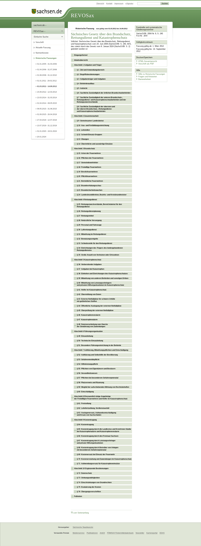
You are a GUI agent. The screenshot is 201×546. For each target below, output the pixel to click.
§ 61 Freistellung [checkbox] (84, 403)
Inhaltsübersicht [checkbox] (81, 60)
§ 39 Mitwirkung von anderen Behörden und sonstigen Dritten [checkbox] (102, 278)
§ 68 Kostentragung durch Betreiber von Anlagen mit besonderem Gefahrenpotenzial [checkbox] (97, 448)
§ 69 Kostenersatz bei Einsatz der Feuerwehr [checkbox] (96, 454)
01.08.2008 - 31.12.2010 (47, 75)
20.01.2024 (41, 137)
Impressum (118, 4)
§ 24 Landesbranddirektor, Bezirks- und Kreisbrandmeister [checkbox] (102, 195)
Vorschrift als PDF (146, 64)
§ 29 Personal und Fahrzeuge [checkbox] (89, 225)
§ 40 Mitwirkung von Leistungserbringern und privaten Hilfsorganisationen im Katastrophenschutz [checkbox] (100, 284)
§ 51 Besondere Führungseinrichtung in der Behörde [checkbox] (99, 345)
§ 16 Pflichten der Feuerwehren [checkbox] (90, 158)
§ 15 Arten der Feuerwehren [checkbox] (89, 153)
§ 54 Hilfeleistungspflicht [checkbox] (87, 364)
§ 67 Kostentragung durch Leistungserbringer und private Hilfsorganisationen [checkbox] (96, 442)
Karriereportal (151, 533)
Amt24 (102, 533)
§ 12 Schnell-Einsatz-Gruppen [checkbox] (89, 135)
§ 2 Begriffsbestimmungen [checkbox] (88, 74)
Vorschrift (40, 42)
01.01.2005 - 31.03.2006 (47, 64)
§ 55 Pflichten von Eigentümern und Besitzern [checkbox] (96, 369)
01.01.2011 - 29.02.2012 (47, 81)
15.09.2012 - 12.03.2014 (47, 92)
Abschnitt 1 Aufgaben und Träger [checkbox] (88, 65)
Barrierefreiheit (144, 79)
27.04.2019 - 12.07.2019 (47, 120)
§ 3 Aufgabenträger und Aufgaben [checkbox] (91, 79)
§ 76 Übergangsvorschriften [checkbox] (89, 492)
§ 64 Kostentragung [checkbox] (85, 425)
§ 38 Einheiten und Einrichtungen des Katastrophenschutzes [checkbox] (102, 274)
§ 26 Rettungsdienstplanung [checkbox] (89, 211)
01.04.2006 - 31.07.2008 (47, 70)
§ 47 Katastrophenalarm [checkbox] (87, 320)
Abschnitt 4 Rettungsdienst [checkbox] (85, 200)
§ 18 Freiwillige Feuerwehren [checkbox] (89, 167)
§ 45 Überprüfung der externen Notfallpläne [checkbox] (95, 310)
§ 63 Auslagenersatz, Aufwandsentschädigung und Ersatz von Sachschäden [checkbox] (96, 414)
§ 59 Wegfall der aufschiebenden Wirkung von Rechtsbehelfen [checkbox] (103, 387)
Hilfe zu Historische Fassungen (151, 74)
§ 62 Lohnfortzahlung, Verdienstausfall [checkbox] (93, 408)
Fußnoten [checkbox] (78, 496)
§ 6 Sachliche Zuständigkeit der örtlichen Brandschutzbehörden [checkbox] (103, 93)
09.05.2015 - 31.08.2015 (47, 109)
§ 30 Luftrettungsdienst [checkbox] (87, 230)
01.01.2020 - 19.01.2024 (47, 131)
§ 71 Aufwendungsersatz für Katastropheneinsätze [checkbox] (98, 464)
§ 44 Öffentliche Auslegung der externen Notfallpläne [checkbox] (99, 306)
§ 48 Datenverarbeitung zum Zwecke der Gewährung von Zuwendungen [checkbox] (92, 325)
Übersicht (100, 4)
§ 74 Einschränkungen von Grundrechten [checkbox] (94, 482)
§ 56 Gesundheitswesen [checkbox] (87, 373)
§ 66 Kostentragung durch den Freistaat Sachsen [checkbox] (97, 436)
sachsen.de (39, 25)
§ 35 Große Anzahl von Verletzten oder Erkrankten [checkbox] (98, 255)
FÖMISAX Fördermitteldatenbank (120, 533)
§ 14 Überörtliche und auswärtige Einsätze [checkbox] (95, 144)
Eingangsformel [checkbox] (80, 55)
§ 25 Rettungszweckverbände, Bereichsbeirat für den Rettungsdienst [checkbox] (99, 205)
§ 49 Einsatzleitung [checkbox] (85, 336)
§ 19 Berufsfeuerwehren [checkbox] (87, 172)
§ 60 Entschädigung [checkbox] (85, 392)
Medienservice (78, 533)
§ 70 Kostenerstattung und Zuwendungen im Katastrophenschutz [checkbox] (104, 459)
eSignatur (129, 4)
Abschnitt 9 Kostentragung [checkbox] (85, 420)
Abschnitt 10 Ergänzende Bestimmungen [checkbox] (91, 468)
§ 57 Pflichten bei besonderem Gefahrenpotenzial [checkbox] (97, 378)
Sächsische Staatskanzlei (83, 527)
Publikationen (92, 533)
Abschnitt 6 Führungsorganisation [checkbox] (88, 331)
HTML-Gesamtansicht (147, 61)
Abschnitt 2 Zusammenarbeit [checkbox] (86, 116)
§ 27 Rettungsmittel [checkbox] (85, 216)
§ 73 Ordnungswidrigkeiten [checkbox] (88, 478)
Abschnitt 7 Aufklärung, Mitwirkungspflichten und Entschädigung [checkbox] (101, 350)
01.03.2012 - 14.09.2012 (47, 86)
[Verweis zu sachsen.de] (47, 11)
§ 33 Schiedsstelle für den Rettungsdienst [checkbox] (94, 243)
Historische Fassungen (46, 58)
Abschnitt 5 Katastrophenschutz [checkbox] (87, 260)
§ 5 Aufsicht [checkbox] (82, 88)
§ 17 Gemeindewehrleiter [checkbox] (87, 163)
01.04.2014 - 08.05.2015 (47, 103)
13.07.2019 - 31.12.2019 (47, 126)
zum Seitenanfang (81, 513)
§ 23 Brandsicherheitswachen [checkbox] (89, 190)
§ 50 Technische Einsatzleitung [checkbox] (90, 341)
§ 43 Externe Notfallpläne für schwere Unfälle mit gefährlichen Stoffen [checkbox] (96, 300)
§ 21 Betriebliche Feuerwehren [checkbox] (90, 181)
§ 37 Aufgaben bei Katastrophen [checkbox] (90, 269)
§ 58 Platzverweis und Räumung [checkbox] (90, 382)
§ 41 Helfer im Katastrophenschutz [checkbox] (91, 290)
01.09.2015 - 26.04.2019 (47, 114)
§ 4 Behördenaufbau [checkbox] (85, 84)
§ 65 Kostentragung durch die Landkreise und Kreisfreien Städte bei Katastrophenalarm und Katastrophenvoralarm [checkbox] (104, 430)
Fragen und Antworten (147, 76)
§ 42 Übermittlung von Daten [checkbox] (89, 294)
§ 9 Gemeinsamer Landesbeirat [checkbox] (90, 121)
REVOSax (82, 15)
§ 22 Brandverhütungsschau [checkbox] (89, 186)
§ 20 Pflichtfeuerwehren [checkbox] (87, 176)
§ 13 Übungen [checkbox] (83, 139)
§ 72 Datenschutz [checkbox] (84, 473)
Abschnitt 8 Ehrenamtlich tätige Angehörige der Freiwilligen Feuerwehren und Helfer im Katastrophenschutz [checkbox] (100, 397)
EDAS (162, 533)
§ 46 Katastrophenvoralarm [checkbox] (88, 315)
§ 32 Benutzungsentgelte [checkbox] (87, 239)
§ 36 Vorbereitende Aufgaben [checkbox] (89, 264)
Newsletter (140, 533)
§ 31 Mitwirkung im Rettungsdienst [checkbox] (91, 234)
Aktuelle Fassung (43, 47)
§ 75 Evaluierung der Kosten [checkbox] (89, 487)
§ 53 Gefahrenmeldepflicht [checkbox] (88, 359)
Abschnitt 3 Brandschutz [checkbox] (84, 149)
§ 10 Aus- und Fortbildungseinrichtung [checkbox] (93, 125)
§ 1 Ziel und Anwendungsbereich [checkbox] (90, 70)
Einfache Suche (41, 37)
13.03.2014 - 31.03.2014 (47, 98)
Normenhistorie (42, 53)
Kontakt (109, 4)
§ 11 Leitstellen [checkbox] (83, 130)
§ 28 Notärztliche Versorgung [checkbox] (89, 220)
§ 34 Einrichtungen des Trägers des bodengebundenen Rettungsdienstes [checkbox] (100, 249)
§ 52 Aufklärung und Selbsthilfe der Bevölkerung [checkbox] (97, 355)
